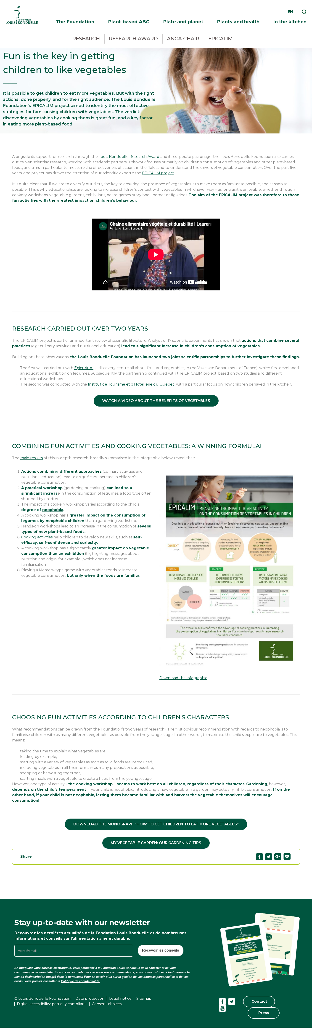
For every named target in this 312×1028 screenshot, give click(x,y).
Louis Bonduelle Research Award (129, 156)
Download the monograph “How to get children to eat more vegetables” (156, 824)
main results (31, 458)
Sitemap (143, 998)
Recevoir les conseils (160, 950)
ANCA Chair (183, 39)
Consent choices (107, 1004)
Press (263, 1013)
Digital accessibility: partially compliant (52, 1004)
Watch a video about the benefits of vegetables (156, 401)
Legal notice (120, 998)
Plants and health (238, 21)
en (290, 12)
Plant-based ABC (128, 21)
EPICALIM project (158, 173)
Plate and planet (183, 21)
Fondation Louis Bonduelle (21, 15)
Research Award (133, 39)
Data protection (89, 998)
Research (86, 39)
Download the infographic (183, 678)
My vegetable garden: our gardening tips (156, 843)
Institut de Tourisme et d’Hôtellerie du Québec (131, 384)
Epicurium (83, 368)
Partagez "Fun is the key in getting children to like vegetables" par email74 (287, 856)
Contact (259, 1001)
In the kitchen (290, 21)
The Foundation (75, 21)
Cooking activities (37, 537)
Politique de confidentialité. (80, 981)
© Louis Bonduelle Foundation (42, 998)
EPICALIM (220, 39)
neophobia (52, 510)
